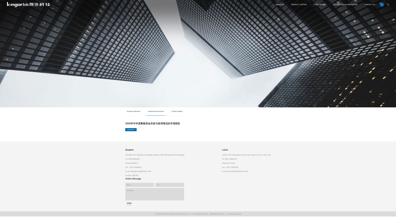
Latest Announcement (156, 111)
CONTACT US (369, 4)
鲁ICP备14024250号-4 (217, 214)
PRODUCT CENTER (299, 4)
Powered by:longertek (234, 214)
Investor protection (133, 111)
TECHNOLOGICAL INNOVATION (345, 4)
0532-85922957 (134, 159)
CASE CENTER (320, 4)
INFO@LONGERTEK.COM (141, 171)
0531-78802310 (231, 159)
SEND (129, 203)
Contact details (176, 111)
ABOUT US (280, 4)
